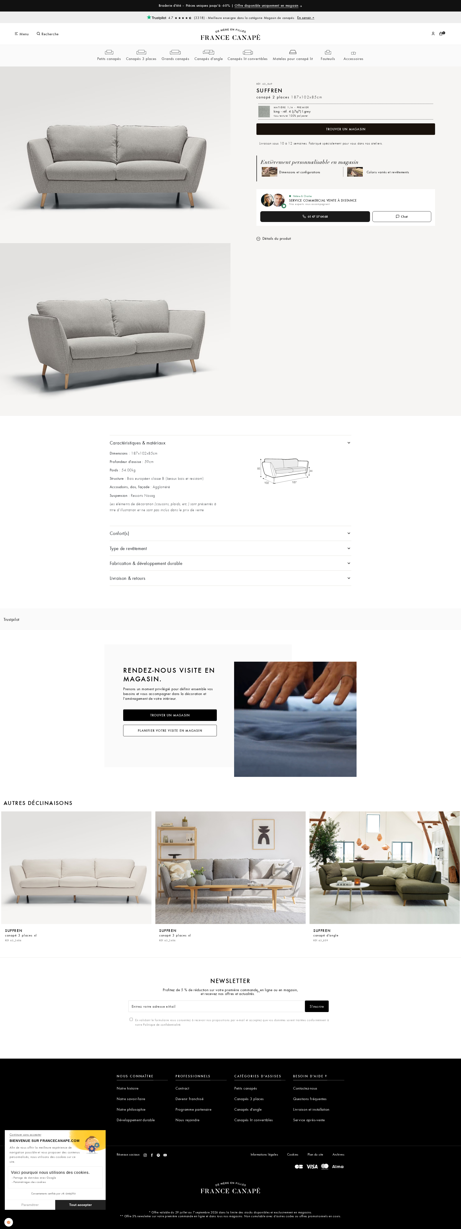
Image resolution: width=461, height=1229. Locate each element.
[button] (8, 1222)
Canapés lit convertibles (248, 58)
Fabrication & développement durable (146, 563)
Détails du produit (276, 238)
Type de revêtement (128, 548)
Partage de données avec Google (34, 1177)
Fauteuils (328, 58)
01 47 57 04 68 (318, 216)
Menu (23, 33)
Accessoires (354, 58)
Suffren (21, 935)
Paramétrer (30, 1205)
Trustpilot (11, 619)
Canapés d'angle (208, 58)
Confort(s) (119, 533)
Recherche (49, 33)
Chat (404, 216)
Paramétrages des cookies (29, 1182)
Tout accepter (80, 1205)
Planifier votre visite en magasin (170, 730)
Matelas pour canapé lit (293, 58)
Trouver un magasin (346, 129)
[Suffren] (76, 867)
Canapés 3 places (141, 58)
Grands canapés (175, 58)
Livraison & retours (128, 578)
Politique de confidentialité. (162, 1024)
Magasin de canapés (289, 17)
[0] (441, 33)
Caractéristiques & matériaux (138, 443)
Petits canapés (109, 58)
